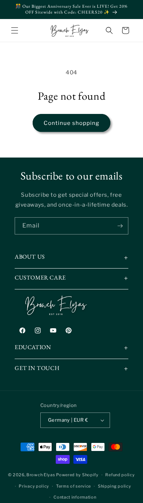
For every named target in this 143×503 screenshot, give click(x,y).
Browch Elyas (40, 474)
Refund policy (120, 474)
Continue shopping (71, 123)
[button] (15, 30)
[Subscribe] (120, 225)
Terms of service (73, 486)
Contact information (75, 497)
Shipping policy (114, 486)
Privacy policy (34, 486)
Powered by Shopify (77, 474)
